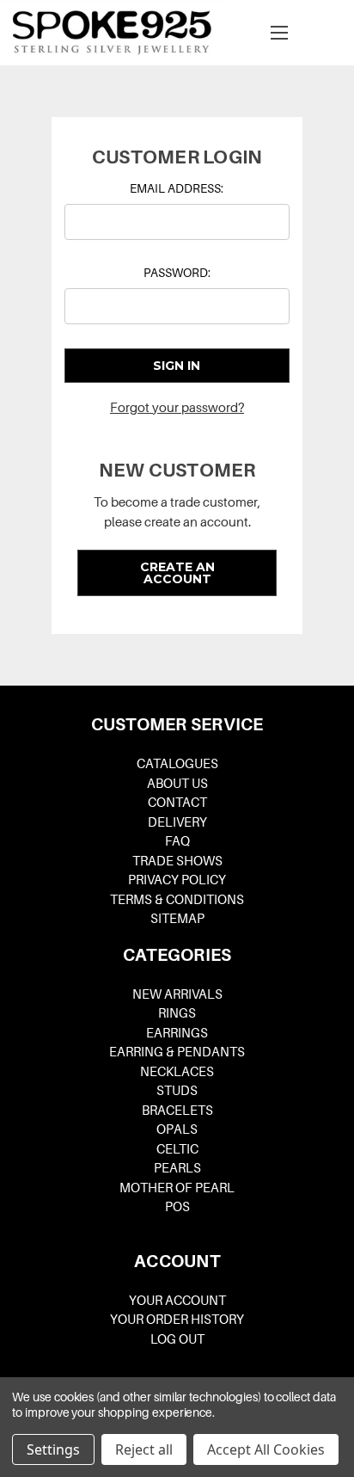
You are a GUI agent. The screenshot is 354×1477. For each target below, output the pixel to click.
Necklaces (177, 1072)
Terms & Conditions (177, 900)
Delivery (177, 822)
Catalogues (177, 764)
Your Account (177, 1301)
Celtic (177, 1149)
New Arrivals (177, 994)
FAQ (177, 841)
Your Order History (177, 1319)
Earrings (177, 1033)
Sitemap (177, 919)
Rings (177, 1013)
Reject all (144, 1449)
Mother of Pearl (177, 1188)
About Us (177, 784)
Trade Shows (177, 861)
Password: (177, 273)
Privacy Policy (177, 880)
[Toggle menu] (278, 32)
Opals (177, 1129)
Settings (53, 1449)
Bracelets (177, 1110)
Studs (177, 1091)
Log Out (177, 1339)
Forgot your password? (177, 408)
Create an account (177, 573)
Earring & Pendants (177, 1052)
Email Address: (176, 188)
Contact (177, 802)
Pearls (177, 1168)
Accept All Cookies (266, 1449)
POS (177, 1207)
